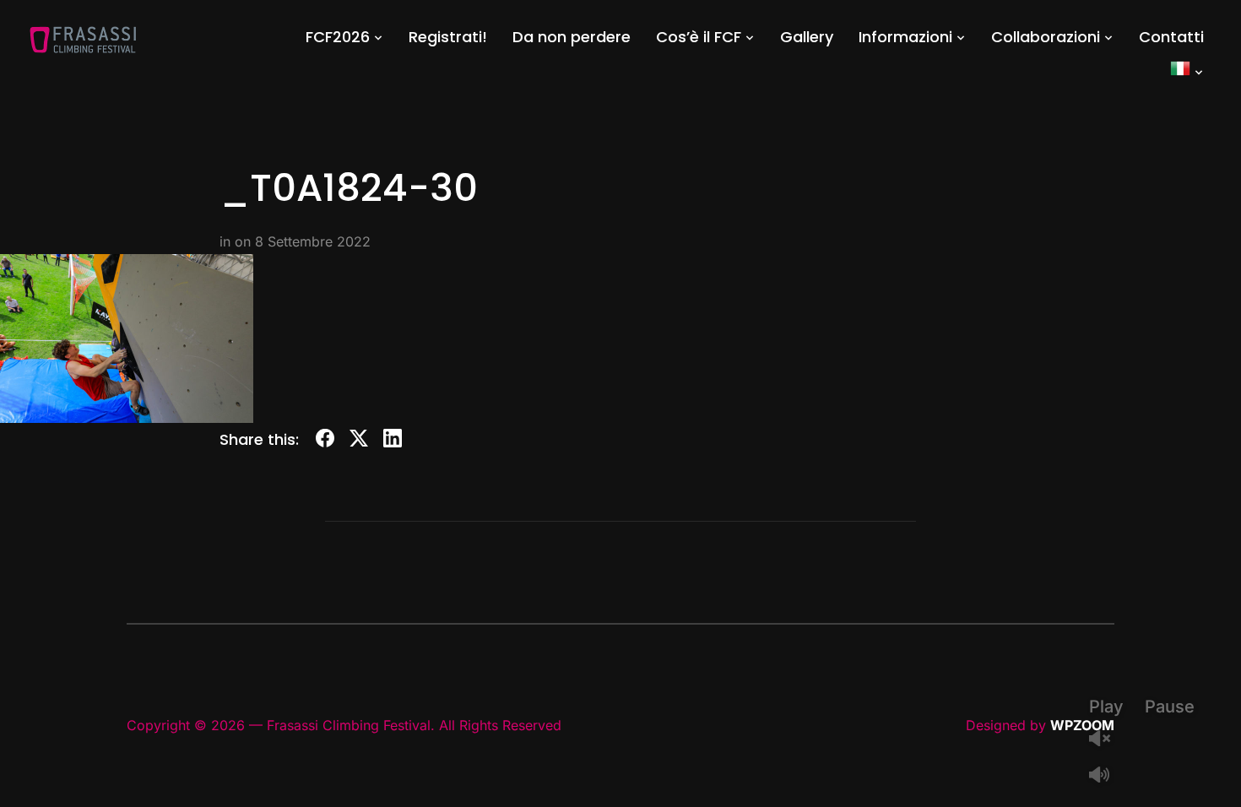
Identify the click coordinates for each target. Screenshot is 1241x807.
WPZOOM (1082, 725)
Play (1106, 706)
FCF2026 (338, 36)
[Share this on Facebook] (325, 441)
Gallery (806, 36)
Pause (1170, 706)
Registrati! (448, 36)
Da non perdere (571, 36)
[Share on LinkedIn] (392, 441)
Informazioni (905, 36)
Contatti (1171, 36)
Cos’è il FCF (698, 36)
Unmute (1106, 740)
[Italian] (1187, 71)
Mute (1106, 776)
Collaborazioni (1045, 36)
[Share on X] (359, 441)
